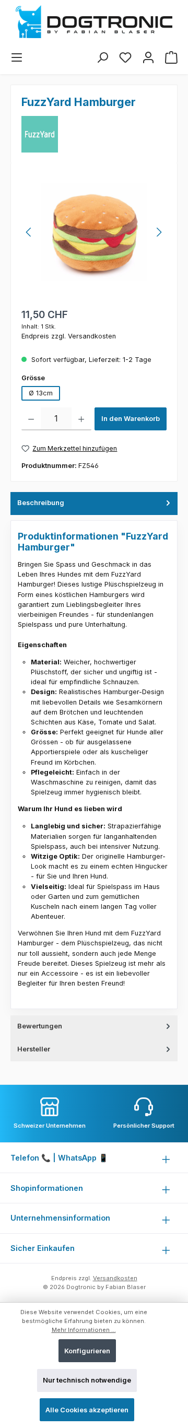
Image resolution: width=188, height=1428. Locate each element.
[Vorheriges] (29, 232)
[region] (94, 232)
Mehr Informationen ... (84, 1329)
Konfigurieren (87, 1351)
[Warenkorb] (171, 57)
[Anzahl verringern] (31, 418)
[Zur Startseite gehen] (94, 21)
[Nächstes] (159, 232)
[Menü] (16, 57)
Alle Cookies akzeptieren (86, 1410)
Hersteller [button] (33, 1049)
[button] (94, 503)
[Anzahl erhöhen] (81, 418)
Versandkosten (115, 1278)
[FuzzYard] (39, 134)
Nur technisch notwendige (87, 1380)
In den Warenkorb (130, 419)
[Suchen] (102, 57)
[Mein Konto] (148, 57)
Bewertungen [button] (39, 1026)
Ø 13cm (41, 393)
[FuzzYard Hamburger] (94, 232)
